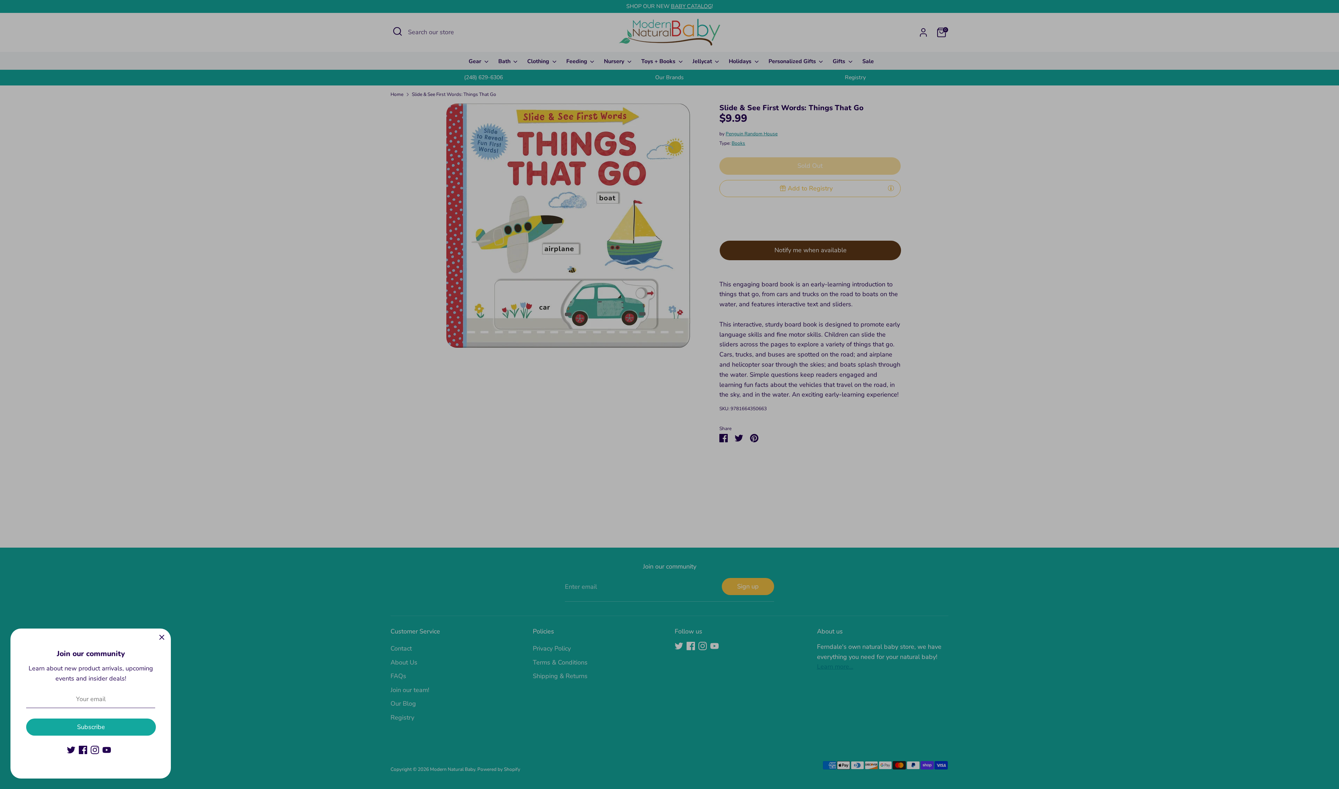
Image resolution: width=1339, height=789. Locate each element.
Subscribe (91, 727)
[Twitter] (71, 750)
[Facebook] (83, 750)
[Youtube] (107, 750)
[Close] (161, 637)
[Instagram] (95, 750)
